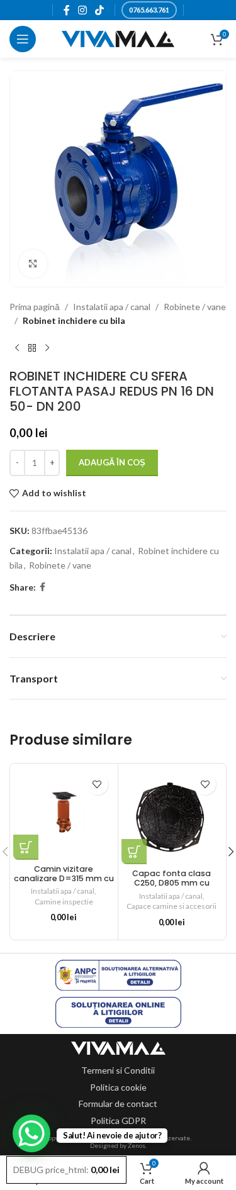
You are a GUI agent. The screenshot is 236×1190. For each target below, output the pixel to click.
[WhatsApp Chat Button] (31, 1133)
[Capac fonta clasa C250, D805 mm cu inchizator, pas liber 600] (172, 815)
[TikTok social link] (99, 10)
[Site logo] (118, 38)
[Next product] (47, 348)
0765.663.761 (149, 10)
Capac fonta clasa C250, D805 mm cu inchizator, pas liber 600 (171, 883)
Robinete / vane (195, 306)
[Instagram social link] (82, 10)
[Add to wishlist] (97, 784)
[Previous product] (17, 348)
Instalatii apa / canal (111, 306)
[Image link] (118, 1047)
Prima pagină (34, 306)
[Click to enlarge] (33, 264)
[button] (25, 847)
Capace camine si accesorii (171, 906)
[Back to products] (32, 348)
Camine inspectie (64, 901)
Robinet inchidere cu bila (74, 320)
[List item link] (118, 1070)
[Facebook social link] (66, 10)
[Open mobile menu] (22, 39)
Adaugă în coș (112, 462)
